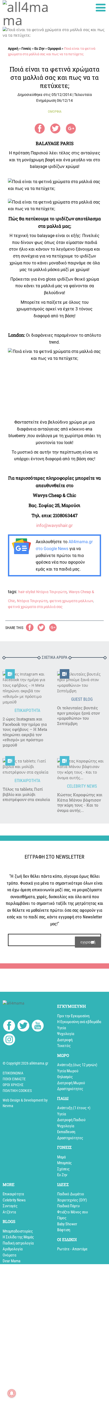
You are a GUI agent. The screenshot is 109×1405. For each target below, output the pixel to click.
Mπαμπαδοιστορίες (18, 1231)
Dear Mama (11, 1261)
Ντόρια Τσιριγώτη (32, 601)
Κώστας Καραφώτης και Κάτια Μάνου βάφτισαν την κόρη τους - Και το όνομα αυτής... (79, 802)
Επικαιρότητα (13, 1194)
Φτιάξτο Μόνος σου (72, 1212)
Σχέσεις (63, 1169)
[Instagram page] (9, 1040)
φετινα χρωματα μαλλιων (71, 601)
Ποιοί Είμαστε (14, 1079)
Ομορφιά (54, 48)
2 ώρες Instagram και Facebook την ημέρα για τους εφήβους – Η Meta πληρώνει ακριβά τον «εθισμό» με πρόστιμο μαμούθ (25, 732)
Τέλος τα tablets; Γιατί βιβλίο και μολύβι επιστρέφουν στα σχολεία (26, 794)
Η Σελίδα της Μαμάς (18, 1237)
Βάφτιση (63, 1229)
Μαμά (61, 1157)
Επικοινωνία (13, 1073)
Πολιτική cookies (17, 1090)
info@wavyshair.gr (54, 525)
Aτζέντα (9, 1212)
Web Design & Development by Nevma (25, 1103)
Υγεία (61, 1028)
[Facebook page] (9, 1026)
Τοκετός (64, 1045)
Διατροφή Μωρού (71, 1083)
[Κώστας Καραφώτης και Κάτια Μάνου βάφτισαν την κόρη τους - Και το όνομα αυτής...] (81, 769)
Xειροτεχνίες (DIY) (72, 1200)
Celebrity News (14, 1200)
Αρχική (13, 48)
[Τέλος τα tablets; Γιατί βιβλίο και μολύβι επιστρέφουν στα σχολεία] (27, 766)
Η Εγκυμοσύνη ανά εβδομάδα (79, 1021)
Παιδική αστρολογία (18, 1243)
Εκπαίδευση (66, 1131)
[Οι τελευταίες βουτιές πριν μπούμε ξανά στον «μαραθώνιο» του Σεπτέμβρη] (81, 682)
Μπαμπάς (64, 1163)
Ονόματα (9, 1255)
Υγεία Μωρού (67, 1071)
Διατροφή (64, 1039)
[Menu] (100, 7)
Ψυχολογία (65, 1033)
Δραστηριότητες (70, 1088)
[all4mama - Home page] (27, 13)
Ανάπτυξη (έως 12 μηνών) (77, 1064)
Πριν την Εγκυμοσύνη (73, 1016)
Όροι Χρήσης (13, 1085)
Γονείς (26, 48)
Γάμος (61, 1218)
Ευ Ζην (39, 48)
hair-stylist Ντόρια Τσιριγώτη (42, 592)
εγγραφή (88, 941)
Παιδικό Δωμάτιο (70, 1194)
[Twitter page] (23, 1026)
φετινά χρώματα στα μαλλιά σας (35, 607)
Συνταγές (10, 1206)
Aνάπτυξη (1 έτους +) (73, 1108)
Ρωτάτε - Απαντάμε (72, 1249)
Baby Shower (67, 1224)
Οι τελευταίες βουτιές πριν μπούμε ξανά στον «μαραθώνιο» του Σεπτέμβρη (78, 715)
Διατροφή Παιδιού (71, 1119)
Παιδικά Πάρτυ (68, 1206)
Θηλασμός (65, 1076)
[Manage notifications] (11, 1393)
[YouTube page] (37, 1026)
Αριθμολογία (12, 1249)
